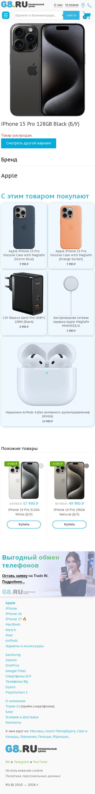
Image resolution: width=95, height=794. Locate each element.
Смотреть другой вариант (28, 143)
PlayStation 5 (17, 692)
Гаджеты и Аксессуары (25, 646)
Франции (60, 736)
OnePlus (12, 665)
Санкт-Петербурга (60, 731)
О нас (58, 5)
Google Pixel (16, 671)
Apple (10, 603)
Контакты (13, 722)
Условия (71, 5)
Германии (28, 736)
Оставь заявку (15, 576)
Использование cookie (24, 770)
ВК (8, 762)
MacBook (13, 624)
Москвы (36, 731)
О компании (15, 701)
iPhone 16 (14, 614)
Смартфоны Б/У (18, 676)
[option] (47, 69)
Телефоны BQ (17, 681)
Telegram (21, 762)
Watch (11, 630)
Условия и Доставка (22, 717)
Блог (9, 712)
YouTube (40, 762)
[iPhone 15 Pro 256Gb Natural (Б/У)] (86, 465)
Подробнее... (13, 582)
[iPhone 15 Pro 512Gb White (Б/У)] (41, 465)
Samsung (13, 655)
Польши (44, 736)
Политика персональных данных (33, 776)
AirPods (12, 640)
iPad (9, 635)
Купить (24, 524)
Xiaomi (11, 660)
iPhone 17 (14, 619)
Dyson (10, 687)
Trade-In (13, 706)
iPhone (11, 608)
